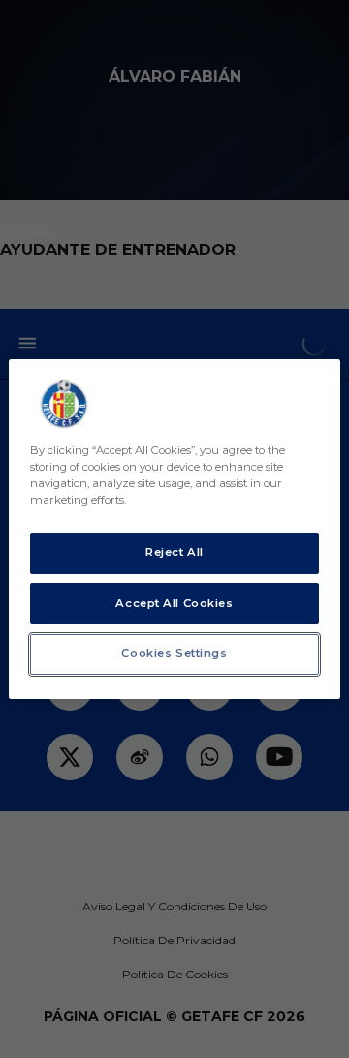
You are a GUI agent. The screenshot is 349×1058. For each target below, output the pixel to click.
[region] (174, 529)
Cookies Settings (174, 653)
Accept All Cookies (174, 603)
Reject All (174, 552)
